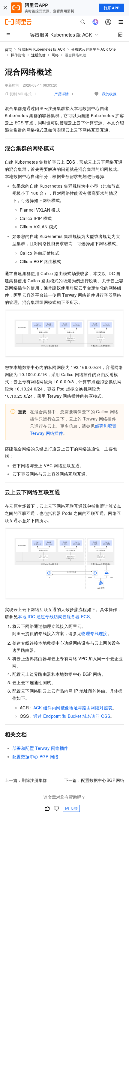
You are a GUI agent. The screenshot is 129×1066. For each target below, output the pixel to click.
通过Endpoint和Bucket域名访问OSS (71, 716)
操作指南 (18, 54)
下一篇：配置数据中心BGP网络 (94, 780)
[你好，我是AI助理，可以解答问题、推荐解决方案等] (95, 22)
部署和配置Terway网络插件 (40, 748)
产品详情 (61, 93)
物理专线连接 (94, 633)
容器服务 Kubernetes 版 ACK (41, 49)
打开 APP (111, 7)
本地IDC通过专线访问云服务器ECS (54, 616)
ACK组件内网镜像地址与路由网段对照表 (72, 708)
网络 (55, 54)
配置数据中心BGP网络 (35, 756)
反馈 (74, 808)
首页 (8, 49)
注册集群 (38, 54)
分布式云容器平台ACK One (93, 49)
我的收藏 (109, 93)
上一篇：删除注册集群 (26, 780)
